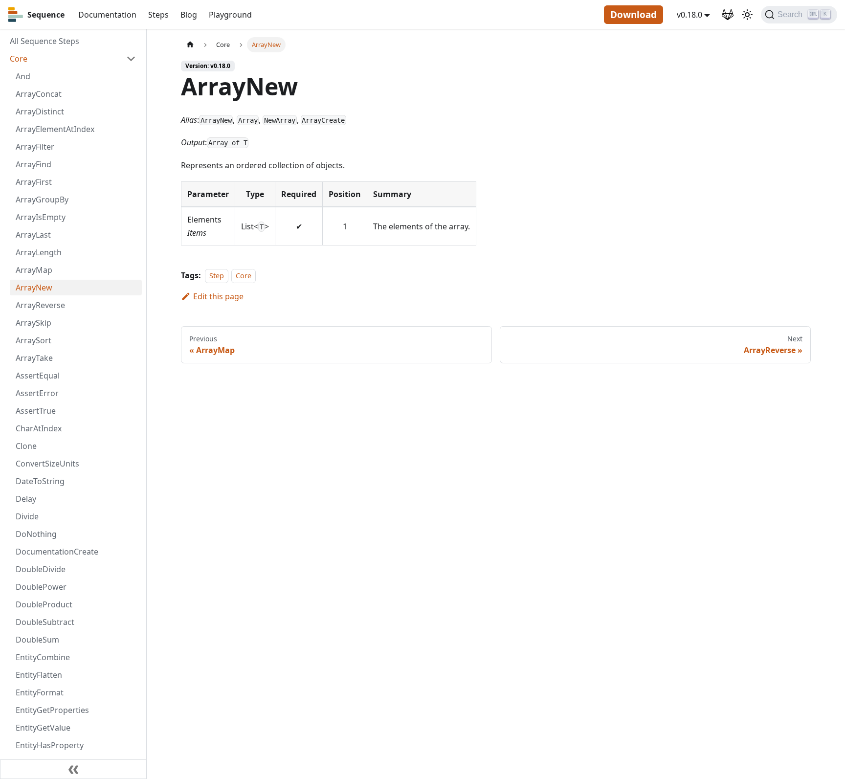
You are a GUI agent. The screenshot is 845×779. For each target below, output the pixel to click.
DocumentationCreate (57, 551)
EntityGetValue (43, 727)
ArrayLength (39, 252)
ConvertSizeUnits (47, 463)
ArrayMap (34, 270)
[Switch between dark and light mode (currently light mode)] (747, 14)
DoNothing (36, 534)
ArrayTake (34, 358)
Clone (26, 446)
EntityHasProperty (50, 745)
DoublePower (41, 586)
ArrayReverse (40, 305)
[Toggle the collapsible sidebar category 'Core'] (131, 59)
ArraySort (33, 340)
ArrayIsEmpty (41, 217)
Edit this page (218, 296)
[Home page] (190, 44)
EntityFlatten (39, 674)
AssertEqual (38, 375)
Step (216, 275)
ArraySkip (33, 322)
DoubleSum (37, 639)
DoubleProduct (44, 604)
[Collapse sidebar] (73, 769)
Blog (188, 14)
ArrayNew (34, 287)
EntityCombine (43, 657)
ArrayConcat (39, 94)
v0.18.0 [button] (689, 14)
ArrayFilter (35, 146)
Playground (230, 14)
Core (18, 58)
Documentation (107, 14)
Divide (27, 516)
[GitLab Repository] (727, 14)
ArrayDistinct (40, 111)
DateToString (40, 481)
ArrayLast (33, 234)
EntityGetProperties (52, 710)
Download (633, 14)
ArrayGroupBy (42, 199)
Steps (158, 14)
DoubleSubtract (45, 622)
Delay (26, 498)
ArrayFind (33, 164)
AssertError (37, 393)
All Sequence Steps (44, 41)
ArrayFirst (34, 182)
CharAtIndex (39, 428)
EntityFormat (40, 692)
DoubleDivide (41, 569)
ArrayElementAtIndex (55, 129)
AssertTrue (36, 410)
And (23, 76)
